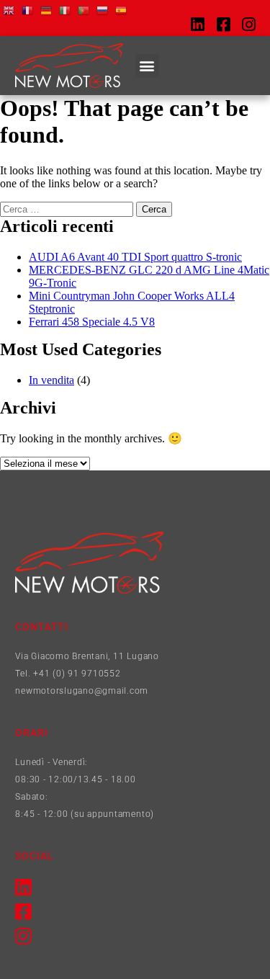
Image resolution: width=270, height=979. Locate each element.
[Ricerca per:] (68, 208)
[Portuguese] (84, 10)
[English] (9, 10)
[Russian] (102, 10)
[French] (28, 10)
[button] (147, 66)
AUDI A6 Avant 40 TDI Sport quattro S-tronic (135, 257)
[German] (46, 10)
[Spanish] (121, 10)
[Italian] (65, 10)
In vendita (51, 380)
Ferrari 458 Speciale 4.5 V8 (92, 322)
